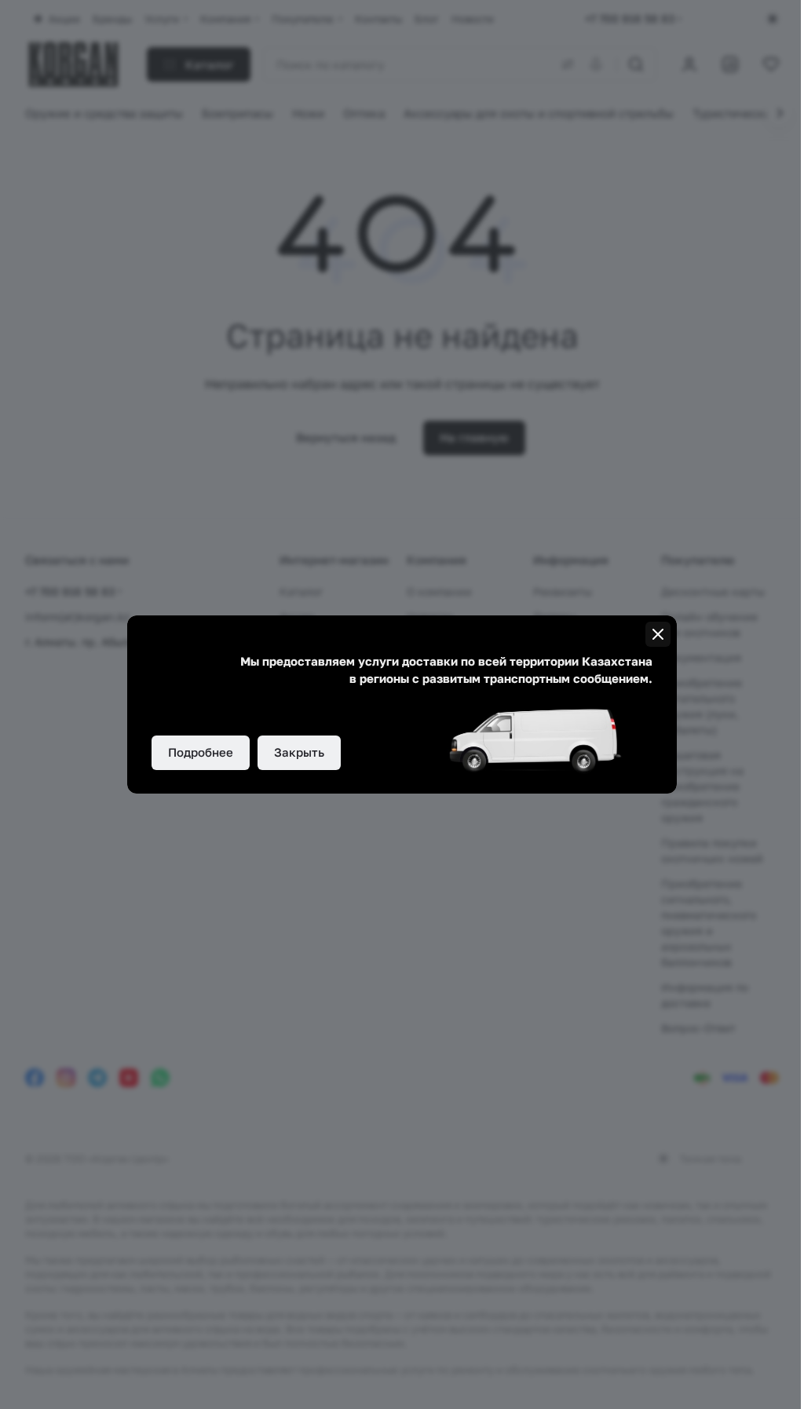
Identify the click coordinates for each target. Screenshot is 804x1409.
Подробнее (200, 752)
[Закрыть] (658, 634)
